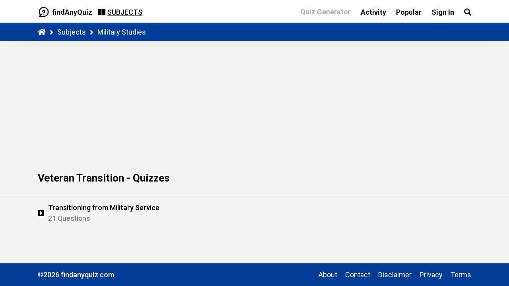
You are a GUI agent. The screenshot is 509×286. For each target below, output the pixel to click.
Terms (461, 275)
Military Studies (121, 32)
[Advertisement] (254, 101)
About (328, 275)
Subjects (71, 32)
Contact (357, 275)
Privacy (431, 275)
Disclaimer (395, 275)
